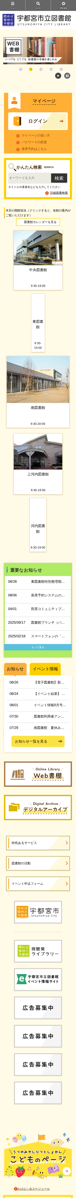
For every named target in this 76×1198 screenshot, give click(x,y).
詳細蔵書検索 (59, 192)
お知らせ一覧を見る (31, 741)
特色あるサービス (24, 843)
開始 (58, 75)
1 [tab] (21, 69)
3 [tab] (41, 69)
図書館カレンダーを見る (40, 222)
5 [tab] (61, 69)
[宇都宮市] (38, 912)
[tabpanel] (38, 50)
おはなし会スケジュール (33, 1188)
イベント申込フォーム (27, 883)
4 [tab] (51, 69)
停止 (67, 75)
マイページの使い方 (36, 135)
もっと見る (37, 647)
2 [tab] (31, 69)
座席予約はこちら (34, 149)
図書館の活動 (21, 863)
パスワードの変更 (34, 142)
